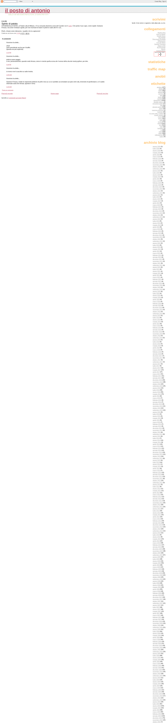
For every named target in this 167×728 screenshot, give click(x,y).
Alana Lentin (161, 46)
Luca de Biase (160, 42)
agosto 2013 (156, 460)
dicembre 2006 (157, 621)
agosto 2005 (156, 653)
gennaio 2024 (157, 209)
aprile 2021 (156, 275)
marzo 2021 (156, 277)
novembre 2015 (158, 406)
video (160, 133)
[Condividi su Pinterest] (28, 34)
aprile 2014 (156, 444)
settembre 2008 (158, 579)
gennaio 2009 (157, 571)
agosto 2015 (156, 412)
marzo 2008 (156, 591)
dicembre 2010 (157, 525)
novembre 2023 (158, 213)
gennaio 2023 (157, 233)
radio (161, 120)
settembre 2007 (158, 603)
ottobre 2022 (157, 239)
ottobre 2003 (157, 698)
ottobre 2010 (157, 529)
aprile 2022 (156, 251)
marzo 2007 (156, 615)
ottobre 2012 (157, 480)
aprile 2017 (156, 372)
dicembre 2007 (157, 597)
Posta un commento (7, 90)
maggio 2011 (157, 514)
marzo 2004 (156, 688)
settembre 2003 (158, 700)
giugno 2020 (156, 295)
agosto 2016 (156, 388)
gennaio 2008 (157, 595)
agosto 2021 (156, 267)
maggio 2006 (157, 635)
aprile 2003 (156, 710)
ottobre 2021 (157, 263)
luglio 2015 (156, 414)
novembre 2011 (157, 502)
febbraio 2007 (157, 617)
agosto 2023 (156, 219)
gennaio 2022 (157, 257)
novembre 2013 (158, 454)
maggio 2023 (157, 225)
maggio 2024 (157, 201)
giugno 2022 (156, 247)
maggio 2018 (157, 345)
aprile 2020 (156, 299)
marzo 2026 (156, 156)
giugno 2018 (156, 344)
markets (160, 112)
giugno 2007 (156, 609)
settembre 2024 (158, 193)
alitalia (161, 89)
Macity (163, 49)
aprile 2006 (156, 637)
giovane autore (157, 107)
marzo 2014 (156, 446)
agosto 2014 (156, 436)
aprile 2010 (156, 541)
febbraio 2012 (157, 496)
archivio (160, 94)
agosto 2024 (156, 195)
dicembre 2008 (157, 573)
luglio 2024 (156, 197)
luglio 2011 (156, 511)
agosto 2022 (156, 243)
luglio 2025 (156, 173)
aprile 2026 (156, 154)
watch (161, 136)
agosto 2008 (156, 581)
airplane (159, 87)
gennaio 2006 (157, 643)
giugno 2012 (156, 488)
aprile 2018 (156, 348)
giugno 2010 (156, 537)
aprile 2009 (156, 565)
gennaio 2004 (157, 691)
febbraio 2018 (157, 352)
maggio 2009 (157, 563)
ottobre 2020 (157, 287)
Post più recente (7, 93)
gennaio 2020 (157, 305)
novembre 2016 (158, 382)
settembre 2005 (158, 651)
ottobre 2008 (157, 577)
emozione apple (158, 103)
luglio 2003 (156, 704)
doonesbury (157, 100)
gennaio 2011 (157, 523)
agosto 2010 (156, 533)
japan (161, 108)
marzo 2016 (156, 398)
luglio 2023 (156, 221)
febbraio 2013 (157, 472)
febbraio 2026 (157, 158)
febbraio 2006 (157, 641)
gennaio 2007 (157, 619)
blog (161, 95)
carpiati (159, 99)
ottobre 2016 (157, 384)
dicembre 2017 (157, 356)
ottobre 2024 (157, 191)
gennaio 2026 (157, 160)
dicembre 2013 (157, 452)
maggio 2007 (157, 611)
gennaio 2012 (157, 498)
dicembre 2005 (157, 645)
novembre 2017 (158, 358)
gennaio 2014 (157, 450)
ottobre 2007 (157, 601)
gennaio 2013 (157, 474)
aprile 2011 (156, 517)
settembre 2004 (158, 675)
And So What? (160, 34)
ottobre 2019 (157, 311)
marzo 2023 (156, 229)
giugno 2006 (156, 633)
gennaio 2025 (157, 185)
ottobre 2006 (157, 625)
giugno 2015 (156, 416)
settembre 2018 (158, 337)
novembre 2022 (158, 237)
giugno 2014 (156, 440)
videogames (159, 135)
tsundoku (160, 128)
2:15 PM (8, 52)
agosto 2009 (156, 557)
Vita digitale (161, 37)
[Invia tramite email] (21, 34)
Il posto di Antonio (27, 10)
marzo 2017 (156, 374)
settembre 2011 (157, 506)
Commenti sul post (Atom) (17, 98)
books (160, 97)
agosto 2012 (156, 484)
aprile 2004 (156, 686)
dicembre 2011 (157, 500)
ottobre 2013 (157, 456)
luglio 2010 (156, 535)
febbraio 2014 (157, 448)
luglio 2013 (156, 462)
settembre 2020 (158, 289)
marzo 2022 (156, 253)
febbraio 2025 (157, 183)
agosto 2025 (156, 171)
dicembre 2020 (157, 283)
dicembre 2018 (157, 331)
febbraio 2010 (157, 545)
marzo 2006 (156, 639)
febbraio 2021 (157, 279)
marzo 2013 (156, 470)
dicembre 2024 (157, 187)
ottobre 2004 (157, 673)
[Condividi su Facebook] (27, 34)
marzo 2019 (156, 325)
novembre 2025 (158, 165)
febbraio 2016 (157, 400)
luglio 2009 (156, 559)
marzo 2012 (156, 494)
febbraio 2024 (157, 207)
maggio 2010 (157, 539)
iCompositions (160, 51)
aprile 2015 (156, 420)
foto (161, 105)
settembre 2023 (158, 217)
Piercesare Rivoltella (159, 39)
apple (160, 90)
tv (161, 130)
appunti (160, 92)
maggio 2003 (157, 708)
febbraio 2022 (157, 255)
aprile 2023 (156, 227)
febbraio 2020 (157, 303)
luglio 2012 (156, 486)
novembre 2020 (158, 285)
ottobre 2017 (157, 360)
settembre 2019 (158, 313)
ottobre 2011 (156, 504)
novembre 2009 (158, 551)
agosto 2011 (156, 508)
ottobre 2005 (157, 649)
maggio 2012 (157, 490)
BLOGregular (161, 47)
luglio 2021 (156, 269)
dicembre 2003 (157, 694)
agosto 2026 (156, 146)
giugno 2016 (156, 392)
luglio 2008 (156, 583)
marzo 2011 (156, 519)
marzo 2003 (156, 712)
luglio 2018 (156, 342)
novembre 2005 (158, 647)
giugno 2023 (156, 223)
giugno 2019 (156, 319)
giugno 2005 (156, 657)
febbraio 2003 (157, 714)
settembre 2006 (158, 627)
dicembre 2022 (157, 235)
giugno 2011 (156, 513)
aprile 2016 (156, 396)
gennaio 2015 (157, 426)
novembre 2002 (158, 720)
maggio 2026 (157, 152)
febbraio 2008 (157, 593)
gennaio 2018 (157, 354)
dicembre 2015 (157, 404)
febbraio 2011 (157, 521)
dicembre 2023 (157, 211)
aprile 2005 (156, 661)
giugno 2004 (156, 681)
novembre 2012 (158, 478)
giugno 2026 (156, 150)
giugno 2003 (156, 706)
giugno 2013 (156, 464)
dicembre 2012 (157, 476)
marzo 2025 (156, 181)
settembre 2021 (158, 265)
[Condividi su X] (25, 34)
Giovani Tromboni (159, 44)
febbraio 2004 (157, 690)
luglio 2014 (156, 438)
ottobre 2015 (157, 408)
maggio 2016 (157, 394)
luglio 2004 (156, 680)
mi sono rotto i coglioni (156, 113)
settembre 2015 (158, 410)
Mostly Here (161, 32)
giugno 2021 (156, 271)
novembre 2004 (158, 671)
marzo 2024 (156, 205)
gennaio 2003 (157, 716)
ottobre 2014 (157, 432)
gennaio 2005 (157, 667)
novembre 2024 (158, 189)
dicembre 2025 (157, 162)
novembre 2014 (158, 430)
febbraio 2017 (157, 376)
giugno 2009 (156, 561)
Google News (161, 36)
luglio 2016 (156, 390)
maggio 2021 (157, 273)
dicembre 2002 (157, 718)
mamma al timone (157, 110)
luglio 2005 (156, 655)
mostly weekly (158, 115)
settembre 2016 (158, 386)
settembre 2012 (158, 482)
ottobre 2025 (157, 166)
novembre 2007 (158, 599)
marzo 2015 (156, 422)
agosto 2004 (156, 677)
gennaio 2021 (157, 281)
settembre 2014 (158, 434)
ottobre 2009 (157, 553)
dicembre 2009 (157, 549)
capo (70, 26)
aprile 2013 (156, 468)
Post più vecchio (102, 93)
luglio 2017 (156, 366)
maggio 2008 (157, 587)
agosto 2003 (156, 702)
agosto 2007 (156, 605)
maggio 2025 (157, 177)
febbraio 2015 (157, 424)
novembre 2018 (158, 333)
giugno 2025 (156, 175)
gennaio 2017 (157, 378)
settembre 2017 (158, 362)
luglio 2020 (156, 293)
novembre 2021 (158, 261)
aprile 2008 (156, 589)
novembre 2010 (158, 527)
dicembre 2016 (157, 380)
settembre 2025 (158, 168)
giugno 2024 (156, 199)
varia (160, 131)
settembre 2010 (158, 531)
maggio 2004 (157, 683)
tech (160, 125)
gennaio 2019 (157, 329)
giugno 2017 (156, 368)
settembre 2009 (158, 555)
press (160, 118)
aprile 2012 (156, 492)
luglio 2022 (156, 245)
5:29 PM (8, 64)
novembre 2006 (158, 623)
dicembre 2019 (157, 307)
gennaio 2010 (157, 547)
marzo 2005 (156, 663)
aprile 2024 (156, 203)
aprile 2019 (156, 323)
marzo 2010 (156, 543)
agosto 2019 (156, 315)
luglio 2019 (156, 317)
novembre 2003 (158, 696)
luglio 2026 (156, 148)
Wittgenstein (161, 41)
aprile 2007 (156, 613)
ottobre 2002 (157, 722)
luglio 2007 (156, 607)
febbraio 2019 (157, 327)
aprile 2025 (156, 179)
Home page (55, 93)
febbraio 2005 (157, 665)
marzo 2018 (156, 350)
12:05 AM (9, 75)
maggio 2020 (157, 297)
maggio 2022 (157, 249)
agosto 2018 (156, 339)
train (161, 126)
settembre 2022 (158, 241)
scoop (160, 122)
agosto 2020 (156, 291)
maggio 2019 (157, 321)
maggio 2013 (157, 466)
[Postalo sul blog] (23, 34)
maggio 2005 (157, 659)
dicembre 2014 (157, 428)
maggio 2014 (157, 442)
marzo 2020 (156, 301)
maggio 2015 (157, 418)
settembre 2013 (158, 458)
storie (159, 123)
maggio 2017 (157, 370)
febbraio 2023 (157, 231)
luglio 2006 (156, 631)
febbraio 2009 (157, 569)
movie (160, 117)
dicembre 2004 (157, 669)
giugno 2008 (156, 585)
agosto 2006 (156, 629)
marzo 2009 (156, 567)
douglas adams (158, 102)
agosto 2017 (156, 364)
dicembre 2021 (157, 259)
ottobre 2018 (157, 335)
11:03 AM (9, 87)
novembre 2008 (158, 575)
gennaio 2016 (157, 402)
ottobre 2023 (157, 215)
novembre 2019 (158, 309)
